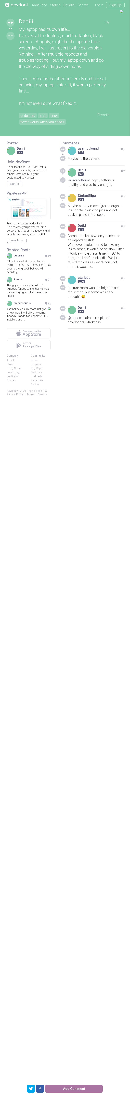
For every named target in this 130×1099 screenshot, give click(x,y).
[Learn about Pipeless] (29, 208)
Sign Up (115, 5)
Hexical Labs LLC (37, 390)
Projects (36, 364)
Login (99, 5)
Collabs (69, 5)
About (10, 360)
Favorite (104, 115)
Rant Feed (39, 5)
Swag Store (14, 368)
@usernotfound (79, 180)
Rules (34, 360)
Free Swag (13, 372)
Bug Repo (37, 368)
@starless (75, 318)
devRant (12, 390)
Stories (55, 5)
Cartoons (36, 372)
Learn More (16, 240)
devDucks (12, 376)
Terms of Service (37, 394)
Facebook (37, 380)
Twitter (35, 384)
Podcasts (36, 376)
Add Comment (74, 1089)
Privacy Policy (15, 394)
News (10, 364)
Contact (11, 380)
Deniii (26, 21)
